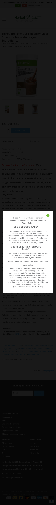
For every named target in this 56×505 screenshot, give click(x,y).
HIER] (40, 287)
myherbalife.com (35, 258)
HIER (14, 243)
